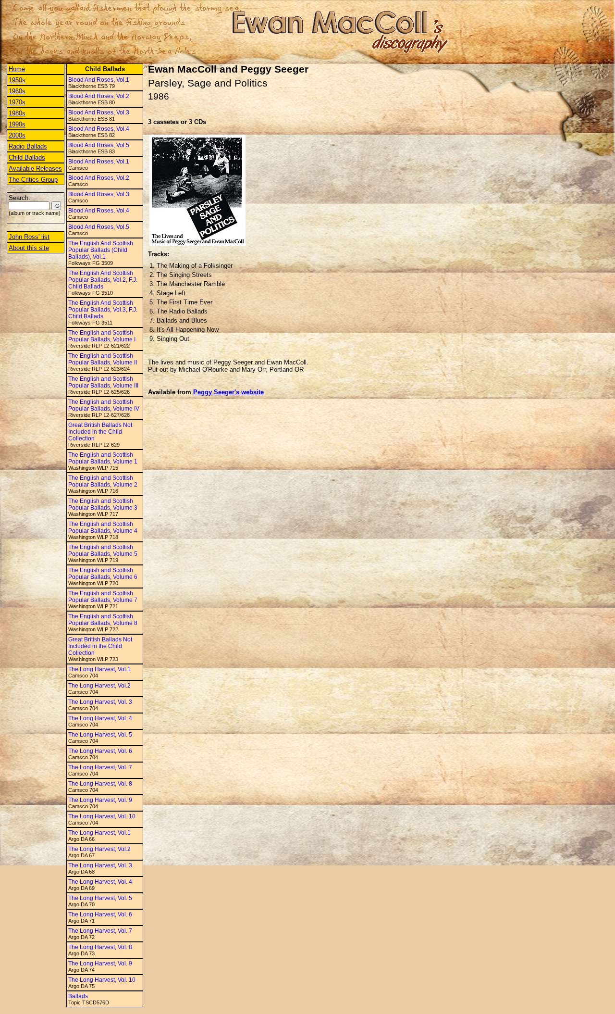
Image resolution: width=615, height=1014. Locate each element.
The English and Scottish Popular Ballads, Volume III (103, 382)
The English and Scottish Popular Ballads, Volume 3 (102, 504)
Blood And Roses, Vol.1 (98, 79)
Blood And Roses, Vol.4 (98, 128)
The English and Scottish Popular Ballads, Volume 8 (102, 619)
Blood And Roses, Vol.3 (98, 112)
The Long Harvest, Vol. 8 (100, 783)
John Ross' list (29, 236)
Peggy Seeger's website (228, 392)
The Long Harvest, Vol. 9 (100, 800)
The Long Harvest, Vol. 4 (100, 718)
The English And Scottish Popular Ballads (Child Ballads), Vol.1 (100, 250)
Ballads (78, 996)
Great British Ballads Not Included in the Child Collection (100, 432)
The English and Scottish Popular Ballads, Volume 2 (102, 481)
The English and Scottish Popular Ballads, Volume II (102, 359)
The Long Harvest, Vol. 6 (100, 751)
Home (17, 69)
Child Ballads (27, 157)
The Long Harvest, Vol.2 (99, 685)
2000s (17, 135)
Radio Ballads (28, 146)
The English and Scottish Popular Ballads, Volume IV (103, 405)
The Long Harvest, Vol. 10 (101, 816)
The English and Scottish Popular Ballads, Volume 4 (102, 527)
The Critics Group (33, 179)
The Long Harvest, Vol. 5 (100, 734)
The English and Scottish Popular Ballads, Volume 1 (102, 458)
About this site (29, 247)
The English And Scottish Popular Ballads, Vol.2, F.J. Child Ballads (102, 280)
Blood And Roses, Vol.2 (98, 96)
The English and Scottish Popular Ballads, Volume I (101, 336)
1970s (17, 102)
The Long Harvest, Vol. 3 (100, 702)
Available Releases (35, 168)
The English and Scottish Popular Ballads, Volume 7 (102, 596)
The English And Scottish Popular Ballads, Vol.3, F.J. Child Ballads (102, 310)
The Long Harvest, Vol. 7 (100, 767)
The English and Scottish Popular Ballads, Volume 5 (102, 550)
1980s (17, 113)
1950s (17, 80)
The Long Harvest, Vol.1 (99, 669)
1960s (17, 91)
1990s (17, 124)
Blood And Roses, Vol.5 (98, 145)
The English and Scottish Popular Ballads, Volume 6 (102, 573)
